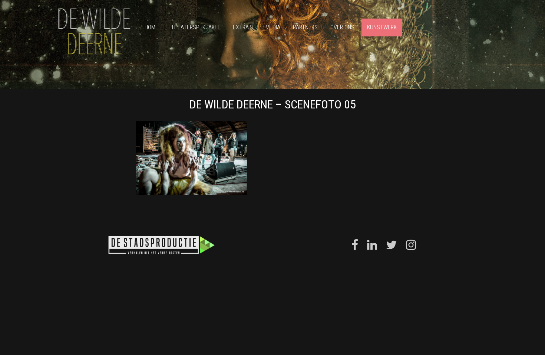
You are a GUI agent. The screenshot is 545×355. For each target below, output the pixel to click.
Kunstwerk (382, 27)
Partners (305, 27)
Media (272, 27)
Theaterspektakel (195, 27)
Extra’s (243, 27)
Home (151, 27)
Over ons (342, 27)
